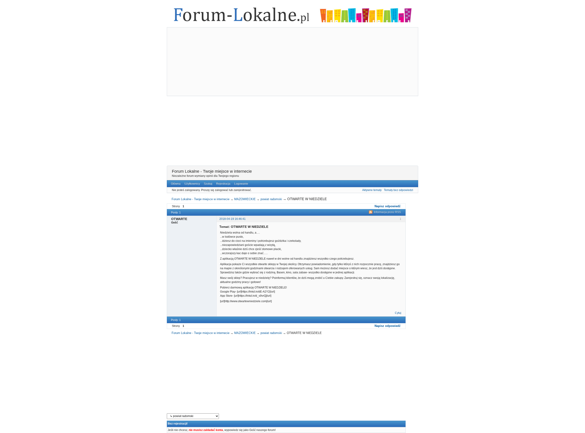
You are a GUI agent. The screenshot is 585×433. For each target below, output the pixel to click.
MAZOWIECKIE (245, 199)
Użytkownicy (192, 183)
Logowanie (241, 183)
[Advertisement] (292, 62)
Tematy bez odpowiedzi (398, 190)
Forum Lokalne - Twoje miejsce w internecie (212, 171)
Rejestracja (223, 183)
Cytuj (398, 313)
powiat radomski (271, 199)
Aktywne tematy (372, 190)
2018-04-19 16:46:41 (232, 219)
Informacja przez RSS (387, 212)
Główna (176, 183)
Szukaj (208, 183)
